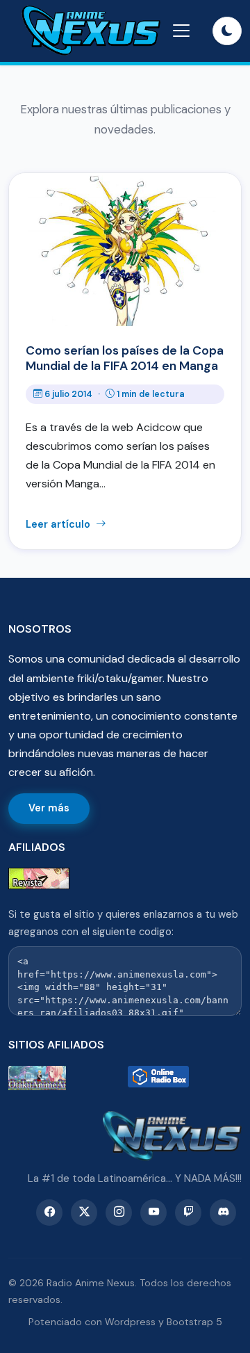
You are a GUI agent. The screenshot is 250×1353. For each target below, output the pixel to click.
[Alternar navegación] (181, 30)
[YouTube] (153, 1212)
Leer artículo (59, 524)
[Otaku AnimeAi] (65, 1078)
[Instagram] (119, 1212)
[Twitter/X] (84, 1212)
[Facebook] (49, 1212)
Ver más (48, 808)
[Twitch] (188, 1212)
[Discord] (223, 1212)
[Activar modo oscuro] (227, 31)
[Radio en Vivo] (185, 1078)
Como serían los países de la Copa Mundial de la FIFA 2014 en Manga (125, 358)
